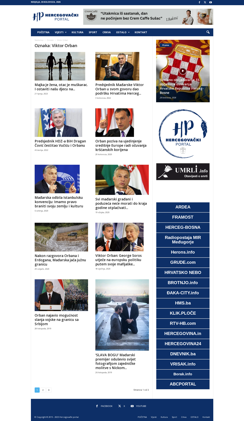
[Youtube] (210, 2)
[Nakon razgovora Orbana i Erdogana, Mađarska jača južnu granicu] (61, 237)
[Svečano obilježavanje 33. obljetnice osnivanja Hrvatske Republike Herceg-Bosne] (183, 71)
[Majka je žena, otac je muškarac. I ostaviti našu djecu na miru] (61, 66)
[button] (208, 32)
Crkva (107, 32)
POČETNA (43, 32)
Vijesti (59, 32)
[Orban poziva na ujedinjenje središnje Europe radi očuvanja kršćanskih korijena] (122, 122)
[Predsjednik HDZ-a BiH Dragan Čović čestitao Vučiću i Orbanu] (61, 122)
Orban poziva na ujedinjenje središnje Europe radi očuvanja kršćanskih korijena (120, 145)
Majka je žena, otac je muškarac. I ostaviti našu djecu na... (61, 86)
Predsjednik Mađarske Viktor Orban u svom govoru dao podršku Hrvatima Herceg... (119, 89)
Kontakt (141, 32)
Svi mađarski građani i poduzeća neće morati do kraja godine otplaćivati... (121, 203)
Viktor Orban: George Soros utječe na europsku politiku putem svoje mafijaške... (118, 259)
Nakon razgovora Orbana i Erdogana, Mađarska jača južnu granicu (60, 260)
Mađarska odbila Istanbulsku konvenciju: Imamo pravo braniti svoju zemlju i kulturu (59, 201)
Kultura (77, 32)
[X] (205, 2)
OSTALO (121, 32)
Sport (93, 32)
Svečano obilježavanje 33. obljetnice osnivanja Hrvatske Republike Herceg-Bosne (182, 86)
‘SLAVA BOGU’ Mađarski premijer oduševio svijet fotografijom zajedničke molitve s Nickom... (115, 361)
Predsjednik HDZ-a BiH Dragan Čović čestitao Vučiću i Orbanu (60, 143)
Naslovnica (39, 40)
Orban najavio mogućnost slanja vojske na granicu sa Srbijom (57, 319)
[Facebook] (199, 2)
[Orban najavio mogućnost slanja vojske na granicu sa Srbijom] (61, 295)
